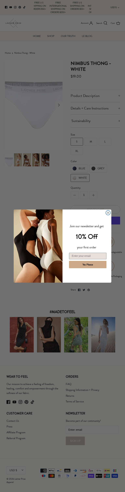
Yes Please (88, 264)
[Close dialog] (108, 212)
